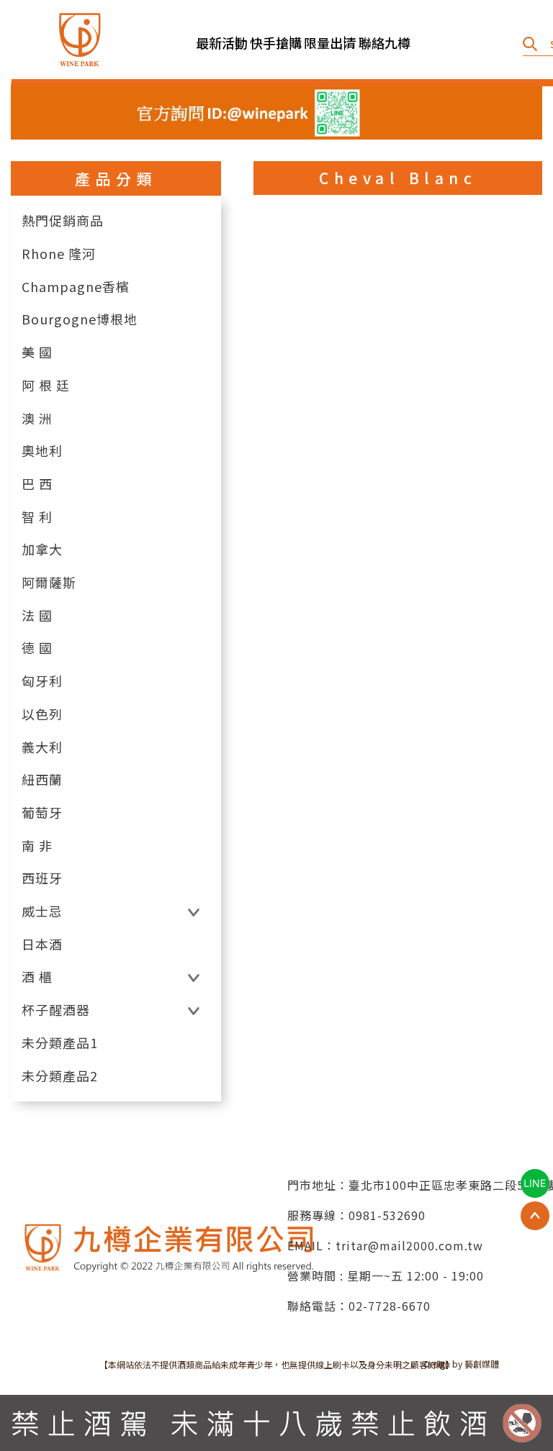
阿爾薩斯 (49, 582)
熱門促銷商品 (63, 220)
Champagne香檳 (76, 287)
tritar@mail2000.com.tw (409, 1245)
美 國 (37, 352)
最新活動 (216, 42)
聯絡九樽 (379, 42)
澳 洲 (37, 418)
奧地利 (42, 451)
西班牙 (42, 878)
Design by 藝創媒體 (461, 1363)
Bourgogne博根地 (80, 319)
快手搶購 (270, 42)
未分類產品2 (60, 1076)
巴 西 (37, 484)
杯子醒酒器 (56, 1010)
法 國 (37, 615)
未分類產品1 (60, 1043)
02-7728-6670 (390, 1305)
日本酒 (42, 944)
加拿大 (42, 549)
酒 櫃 (37, 977)
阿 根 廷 (46, 385)
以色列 (42, 714)
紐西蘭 (42, 779)
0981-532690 (387, 1215)
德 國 (37, 648)
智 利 (37, 517)
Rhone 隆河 (59, 254)
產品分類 (116, 178)
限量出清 (324, 42)
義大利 (42, 747)
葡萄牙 (42, 813)
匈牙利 (42, 681)
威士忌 (42, 911)
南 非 (37, 846)
